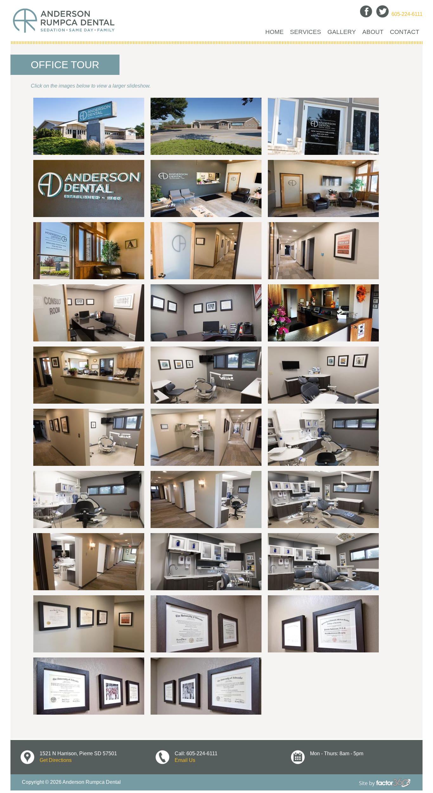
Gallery (341, 31)
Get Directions (56, 760)
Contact (404, 31)
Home (274, 31)
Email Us (185, 760)
